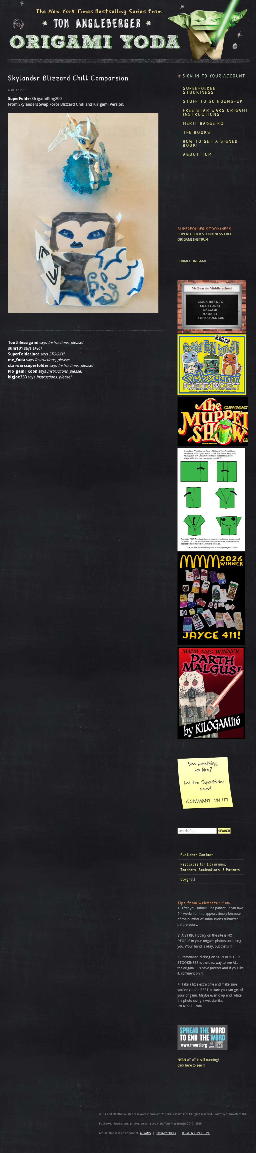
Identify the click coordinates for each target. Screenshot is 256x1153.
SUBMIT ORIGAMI (192, 261)
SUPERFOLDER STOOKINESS (200, 234)
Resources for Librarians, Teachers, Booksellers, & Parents (210, 866)
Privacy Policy (166, 1133)
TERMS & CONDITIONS (196, 1133)
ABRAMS (145, 1133)
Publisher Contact (196, 854)
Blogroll (188, 879)
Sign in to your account (214, 76)
